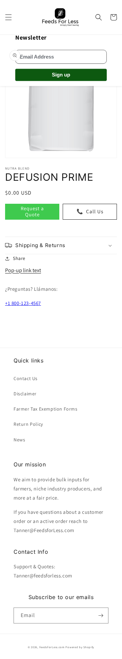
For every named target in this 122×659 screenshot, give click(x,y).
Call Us (90, 211)
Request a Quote (32, 211)
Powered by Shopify (79, 647)
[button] (8, 17)
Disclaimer (25, 394)
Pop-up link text (23, 270)
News (19, 440)
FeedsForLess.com (52, 647)
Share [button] (19, 258)
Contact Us (26, 378)
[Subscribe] (100, 615)
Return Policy (28, 424)
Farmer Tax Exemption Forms (46, 409)
